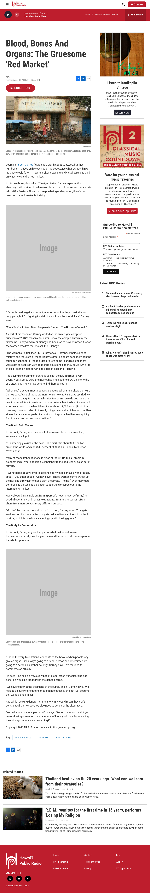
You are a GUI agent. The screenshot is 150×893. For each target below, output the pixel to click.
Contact (88, 855)
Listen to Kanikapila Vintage (122, 85)
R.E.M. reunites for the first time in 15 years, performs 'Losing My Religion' (93, 812)
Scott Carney (25, 164)
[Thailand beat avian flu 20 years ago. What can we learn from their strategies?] (22, 787)
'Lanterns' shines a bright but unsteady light (121, 324)
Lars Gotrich (50, 820)
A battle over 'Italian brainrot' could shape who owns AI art (125, 354)
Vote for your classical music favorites (122, 177)
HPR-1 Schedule (60, 862)
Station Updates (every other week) (121, 249)
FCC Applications (123, 868)
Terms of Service (92, 862)
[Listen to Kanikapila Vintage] (122, 54)
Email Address (110, 236)
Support (119, 862)
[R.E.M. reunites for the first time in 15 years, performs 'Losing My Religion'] (22, 819)
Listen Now (122, 112)
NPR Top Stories (63, 738)
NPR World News (23, 738)
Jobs (118, 855)
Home (56, 855)
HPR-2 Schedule (60, 868)
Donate (138, 4)
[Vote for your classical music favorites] (122, 146)
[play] (8, 14)
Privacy (87, 868)
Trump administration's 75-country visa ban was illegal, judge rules (124, 295)
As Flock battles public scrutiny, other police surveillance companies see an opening (123, 309)
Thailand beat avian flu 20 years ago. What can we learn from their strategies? (94, 781)
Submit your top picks (122, 211)
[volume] (16, 14)
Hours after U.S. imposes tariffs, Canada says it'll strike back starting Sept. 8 (123, 339)
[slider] (21, 14)
